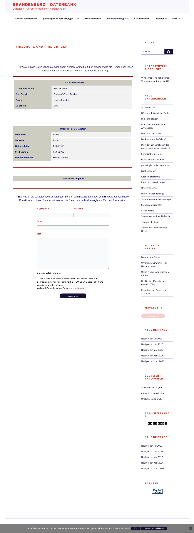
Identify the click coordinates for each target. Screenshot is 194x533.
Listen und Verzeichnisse (25, 18)
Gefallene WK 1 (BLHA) (152, 159)
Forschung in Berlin (150, 257)
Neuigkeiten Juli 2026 (151, 338)
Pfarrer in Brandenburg (152, 193)
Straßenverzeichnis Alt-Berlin (155, 216)
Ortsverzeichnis (93, 18)
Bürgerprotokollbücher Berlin (155, 113)
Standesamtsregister (118, 18)
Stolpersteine (147, 210)
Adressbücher (148, 107)
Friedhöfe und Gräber (151, 133)
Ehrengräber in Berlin (151, 154)
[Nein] (190, 528)
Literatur (159, 18)
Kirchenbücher (141, 18)
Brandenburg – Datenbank (44, 4)
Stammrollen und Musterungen (156, 199)
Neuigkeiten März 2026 (152, 361)
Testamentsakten (150, 222)
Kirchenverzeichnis (150, 176)
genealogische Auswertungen (155, 165)
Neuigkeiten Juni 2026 (152, 344)
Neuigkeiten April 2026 (152, 355)
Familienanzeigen (149, 118)
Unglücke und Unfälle (151, 399)
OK (135, 528)
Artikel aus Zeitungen (151, 387)
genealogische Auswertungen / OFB (61, 18)
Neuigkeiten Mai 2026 (152, 350)
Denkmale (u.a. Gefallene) (153, 139)
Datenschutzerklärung (73, 288)
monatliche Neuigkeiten (152, 393)
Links (174, 18)
